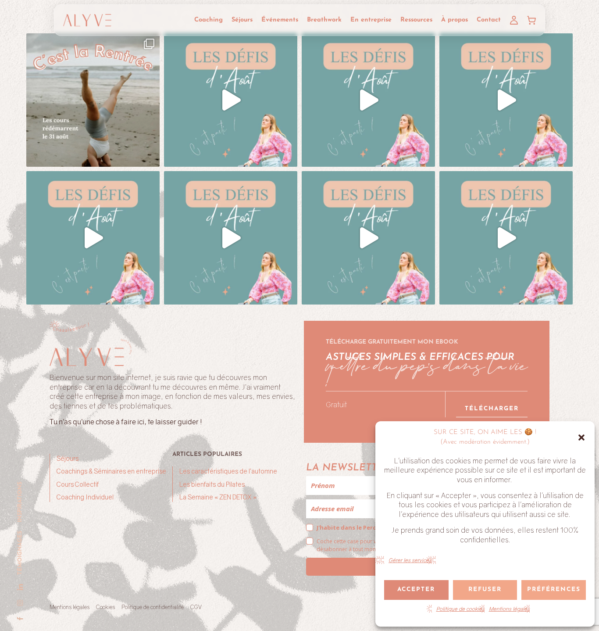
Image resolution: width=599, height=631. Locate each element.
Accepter (416, 589)
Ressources (416, 20)
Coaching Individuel (85, 497)
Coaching (208, 20)
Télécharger (492, 409)
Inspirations (20, 502)
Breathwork (324, 20)
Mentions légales (509, 609)
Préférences (554, 589)
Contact (489, 20)
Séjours (242, 20)
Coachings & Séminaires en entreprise (111, 471)
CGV (196, 606)
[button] (581, 437)
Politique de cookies (460, 609)
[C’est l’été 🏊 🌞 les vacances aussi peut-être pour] (230, 100)
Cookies (105, 606)
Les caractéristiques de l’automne (228, 471)
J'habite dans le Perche (350, 527)
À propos (454, 20)
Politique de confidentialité (152, 606)
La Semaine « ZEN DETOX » (218, 497)
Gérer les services (410, 560)
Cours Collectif (78, 484)
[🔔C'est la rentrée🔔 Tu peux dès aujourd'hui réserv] (93, 100)
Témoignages (20, 553)
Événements (279, 20)
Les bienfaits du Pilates (212, 484)
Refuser (485, 589)
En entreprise (371, 20)
